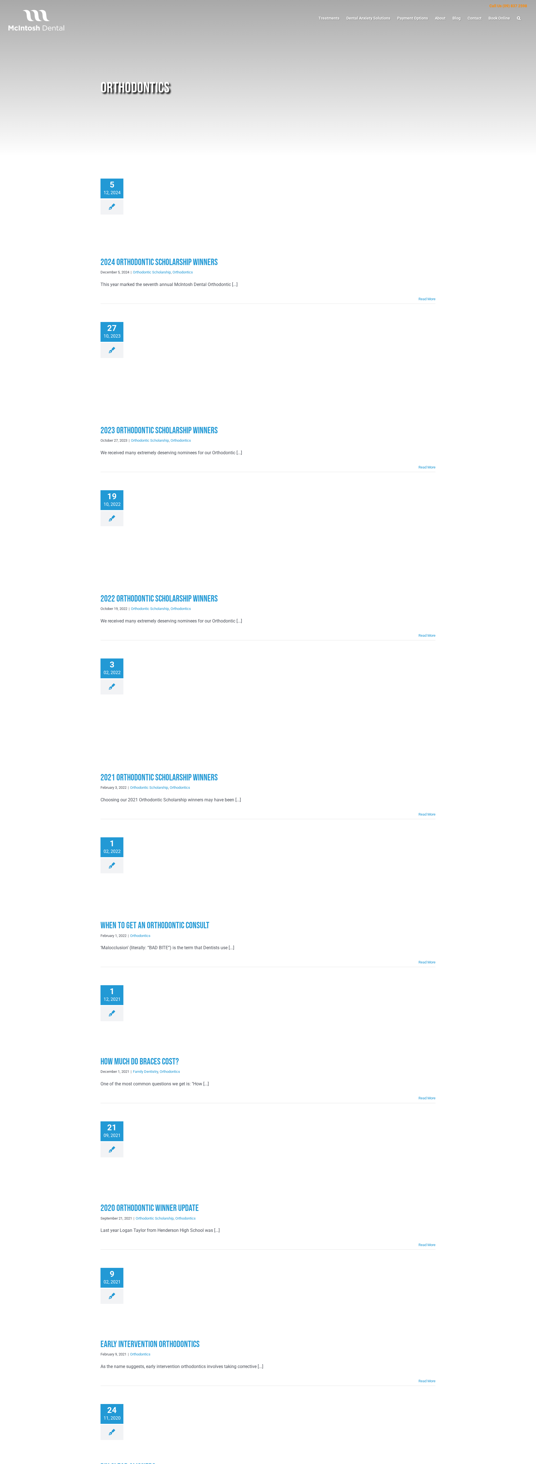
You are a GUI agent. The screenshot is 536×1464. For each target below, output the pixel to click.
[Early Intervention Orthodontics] (172, 1297)
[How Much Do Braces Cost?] (172, 1015)
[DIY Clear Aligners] (172, 1427)
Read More (427, 299)
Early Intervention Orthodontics (150, 1344)
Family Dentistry (145, 1071)
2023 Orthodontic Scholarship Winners (159, 430)
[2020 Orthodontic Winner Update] (172, 1156)
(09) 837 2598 (514, 6)
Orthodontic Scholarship (152, 272)
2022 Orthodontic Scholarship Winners (159, 598)
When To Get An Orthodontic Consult (154, 925)
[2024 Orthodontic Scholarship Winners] (172, 212)
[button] (519, 18)
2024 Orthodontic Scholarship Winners (159, 262)
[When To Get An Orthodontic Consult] (172, 873)
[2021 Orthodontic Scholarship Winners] (172, 709)
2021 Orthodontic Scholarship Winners (159, 777)
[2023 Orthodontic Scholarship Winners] (172, 368)
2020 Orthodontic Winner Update (149, 1208)
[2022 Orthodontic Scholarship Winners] (172, 536)
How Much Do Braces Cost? (139, 1061)
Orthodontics (183, 272)
